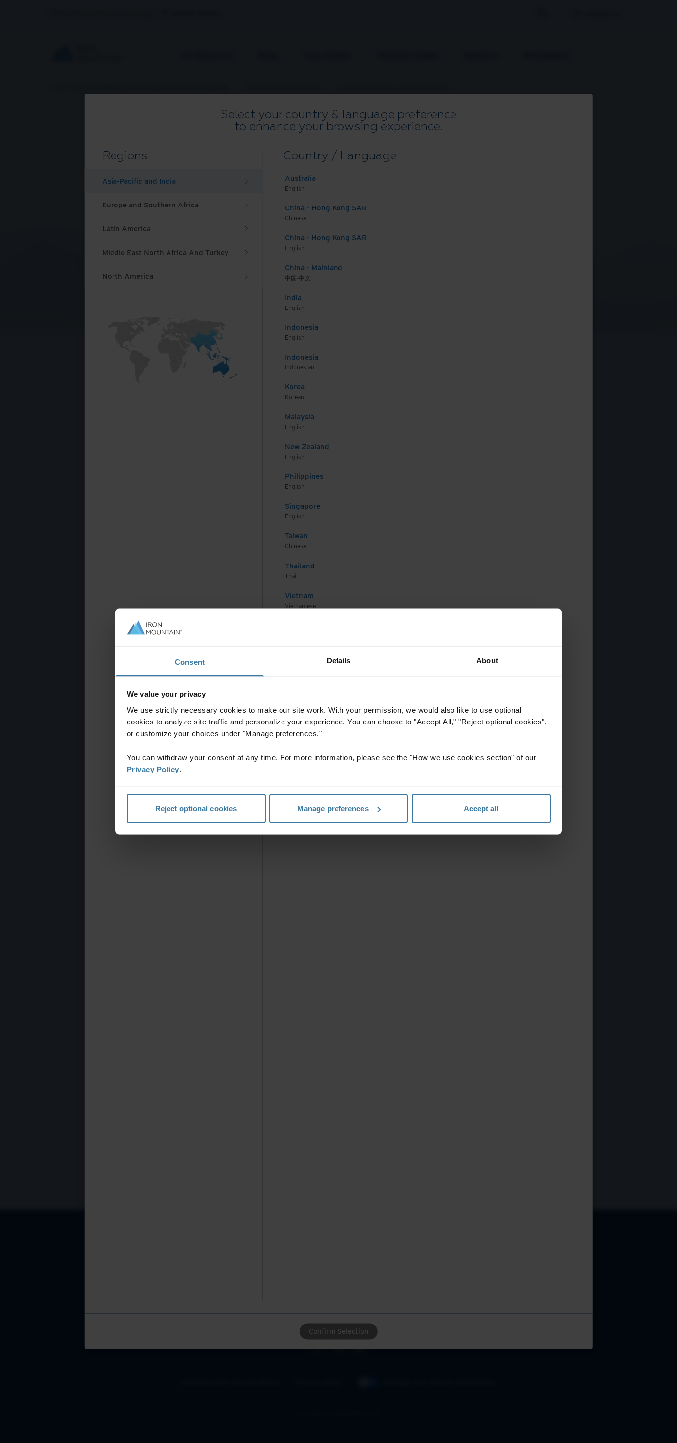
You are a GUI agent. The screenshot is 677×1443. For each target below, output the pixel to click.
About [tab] (487, 660)
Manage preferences (333, 808)
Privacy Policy (153, 769)
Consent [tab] (190, 661)
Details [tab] (339, 660)
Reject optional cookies (196, 808)
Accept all (481, 808)
